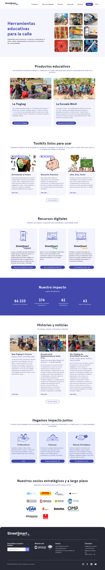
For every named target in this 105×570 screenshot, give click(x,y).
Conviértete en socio (81, 461)
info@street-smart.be (91, 546)
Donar (89, 4)
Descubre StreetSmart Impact (23, 267)
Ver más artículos (52, 401)
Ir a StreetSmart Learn (80, 267)
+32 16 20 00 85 (89, 548)
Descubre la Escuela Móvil (66, 123)
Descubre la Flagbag (20, 123)
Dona (23, 461)
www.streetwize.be (60, 548)
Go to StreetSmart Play (51, 267)
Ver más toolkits (52, 200)
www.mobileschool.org (61, 546)
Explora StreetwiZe (51, 461)
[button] (35, 4)
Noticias (60, 4)
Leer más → (15, 192)
